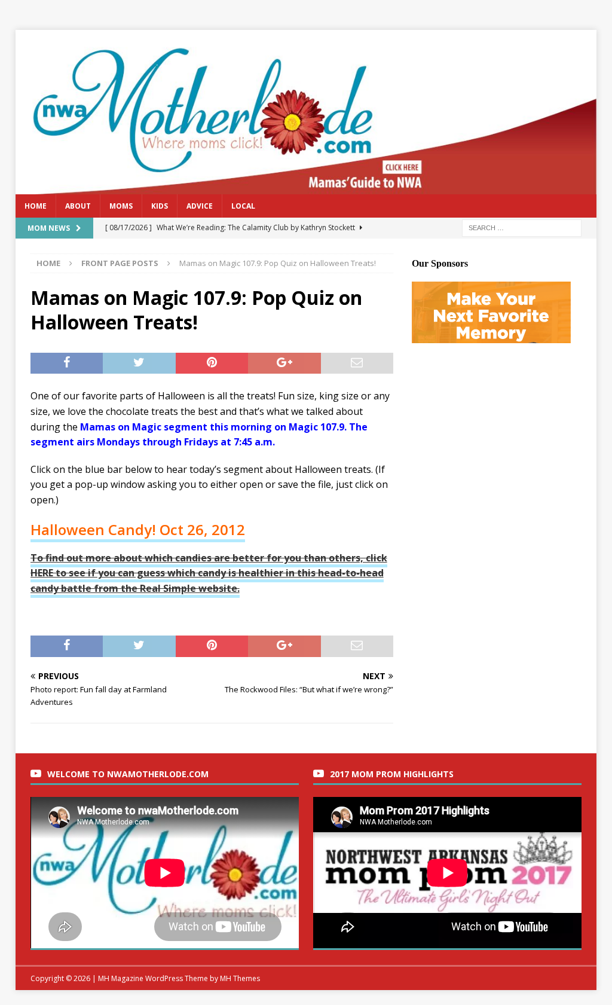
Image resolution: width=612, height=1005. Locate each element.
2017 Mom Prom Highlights (392, 774)
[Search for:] (522, 227)
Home (36, 206)
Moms (121, 206)
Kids (159, 206)
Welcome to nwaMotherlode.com (128, 774)
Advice (199, 206)
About (78, 206)
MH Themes (240, 978)
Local (243, 206)
